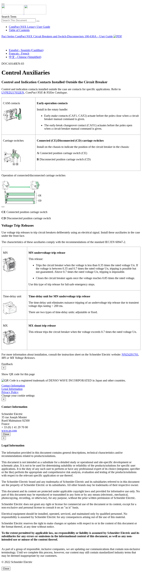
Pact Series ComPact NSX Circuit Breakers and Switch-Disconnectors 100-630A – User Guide (57, 36)
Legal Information (12, 388)
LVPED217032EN (12, 92)
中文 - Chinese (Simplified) (25, 57)
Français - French (19, 53)
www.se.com (9, 430)
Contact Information (13, 385)
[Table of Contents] (2, 40)
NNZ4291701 (130, 354)
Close (6, 434)
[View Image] (2, 205)
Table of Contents (19, 30)
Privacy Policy (9, 392)
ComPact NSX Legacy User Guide (29, 26)
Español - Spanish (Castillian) (26, 50)
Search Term (8, 16)
